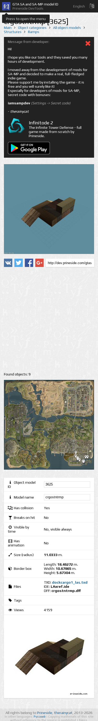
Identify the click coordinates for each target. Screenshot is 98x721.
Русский (40, 716)
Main (7, 27)
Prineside (44, 713)
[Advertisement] (49, 319)
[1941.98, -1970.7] (78, 453)
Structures (12, 32)
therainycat (63, 713)
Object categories (32, 27)
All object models (67, 27)
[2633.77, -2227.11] (88, 458)
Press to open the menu (26, 19)
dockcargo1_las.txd (70, 582)
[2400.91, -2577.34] (85, 462)
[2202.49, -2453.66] (81, 461)
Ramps (33, 32)
